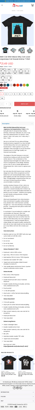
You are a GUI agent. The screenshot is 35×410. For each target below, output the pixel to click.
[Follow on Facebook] (14, 387)
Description (5, 123)
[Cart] (32, 5)
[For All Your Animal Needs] (17, 5)
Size (1, 90)
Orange (18, 85)
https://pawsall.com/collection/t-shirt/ (16, 346)
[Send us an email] (17, 387)
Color (2, 82)
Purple (21, 85)
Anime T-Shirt (7, 136)
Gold (24, 85)
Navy (8, 85)
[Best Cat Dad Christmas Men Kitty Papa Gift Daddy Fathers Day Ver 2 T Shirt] (26, 362)
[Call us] (20, 387)
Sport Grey (11, 85)
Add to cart (24, 104)
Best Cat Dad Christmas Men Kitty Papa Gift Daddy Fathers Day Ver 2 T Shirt (25, 373)
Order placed (4, 115)
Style (1, 66)
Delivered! (32, 115)
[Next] (31, 30)
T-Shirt (9, 138)
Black (1, 85)
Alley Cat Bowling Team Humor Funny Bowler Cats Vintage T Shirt (8, 373)
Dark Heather (5, 85)
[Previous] (3, 30)
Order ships (17, 115)
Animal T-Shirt (25, 134)
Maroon (14, 85)
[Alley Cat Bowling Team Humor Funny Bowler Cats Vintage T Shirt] (9, 362)
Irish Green (27, 85)
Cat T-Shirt (22, 136)
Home (13, 10)
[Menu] (2, 5)
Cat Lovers (20, 10)
